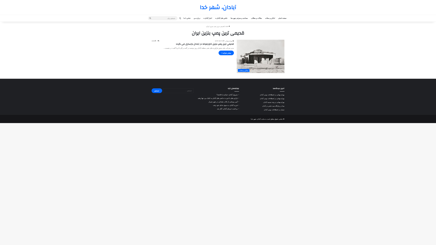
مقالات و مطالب (256, 18)
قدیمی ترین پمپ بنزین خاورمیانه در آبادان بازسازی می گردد (205, 44)
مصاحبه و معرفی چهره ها (239, 18)
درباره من (197, 18)
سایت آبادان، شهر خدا (258, 119)
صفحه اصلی (282, 18)
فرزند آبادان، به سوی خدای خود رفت (225, 105)
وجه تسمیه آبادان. (268, 102)
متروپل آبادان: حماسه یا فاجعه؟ (227, 95)
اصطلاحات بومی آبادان (267, 95)
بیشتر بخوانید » (226, 53)
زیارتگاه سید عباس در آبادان (271, 106)
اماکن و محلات (270, 18)
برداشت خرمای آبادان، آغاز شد (227, 109)
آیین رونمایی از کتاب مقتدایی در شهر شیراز (223, 102)
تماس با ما (187, 18)
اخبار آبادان (208, 18)
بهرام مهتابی (228, 41)
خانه (227, 26)
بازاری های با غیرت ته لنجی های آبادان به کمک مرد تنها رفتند (218, 98)
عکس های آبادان (222, 18)
